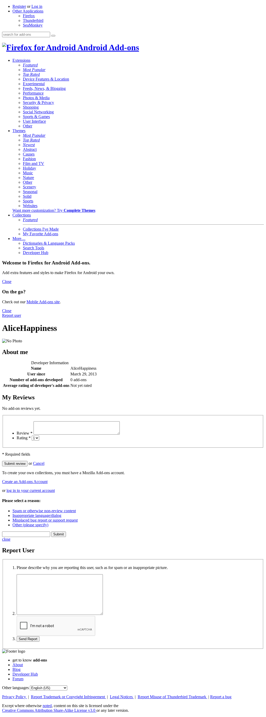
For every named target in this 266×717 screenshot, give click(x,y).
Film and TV (33, 163)
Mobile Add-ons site (43, 302)
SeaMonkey (33, 25)
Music (28, 173)
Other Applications (27, 11)
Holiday (29, 168)
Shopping (31, 107)
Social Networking (38, 112)
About (17, 665)
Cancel (38, 463)
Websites (30, 205)
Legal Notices (122, 697)
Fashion (29, 159)
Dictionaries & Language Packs (49, 243)
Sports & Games (36, 116)
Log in (36, 6)
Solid (27, 196)
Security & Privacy (38, 102)
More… (18, 238)
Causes (29, 154)
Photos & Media (36, 98)
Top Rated (31, 74)
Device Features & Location (46, 79)
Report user (11, 315)
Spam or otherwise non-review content (44, 511)
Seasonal (30, 191)
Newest (29, 145)
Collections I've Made (41, 229)
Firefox (29, 16)
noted (47, 705)
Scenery (29, 187)
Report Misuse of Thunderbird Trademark (172, 697)
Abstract (30, 149)
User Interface (34, 121)
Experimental (34, 84)
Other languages (15, 687)
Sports (28, 201)
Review (24, 433)
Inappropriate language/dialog (36, 515)
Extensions (21, 60)
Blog (16, 669)
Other (27, 126)
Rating (24, 438)
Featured (30, 65)
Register (19, 6)
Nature (28, 177)
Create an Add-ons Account (25, 481)
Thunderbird (33, 20)
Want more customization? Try (53, 210)
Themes (18, 130)
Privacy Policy (14, 697)
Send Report (28, 639)
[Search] (53, 35)
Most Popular (34, 69)
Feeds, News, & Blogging (44, 88)
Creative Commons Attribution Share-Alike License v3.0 (49, 710)
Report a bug (220, 697)
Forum (17, 679)
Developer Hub (35, 252)
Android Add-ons (107, 47)
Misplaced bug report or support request (45, 520)
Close (6, 281)
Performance (33, 93)
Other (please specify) (30, 525)
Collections (21, 215)
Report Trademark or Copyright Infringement (68, 697)
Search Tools (33, 248)
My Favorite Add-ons (40, 234)
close (6, 539)
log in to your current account (30, 490)
